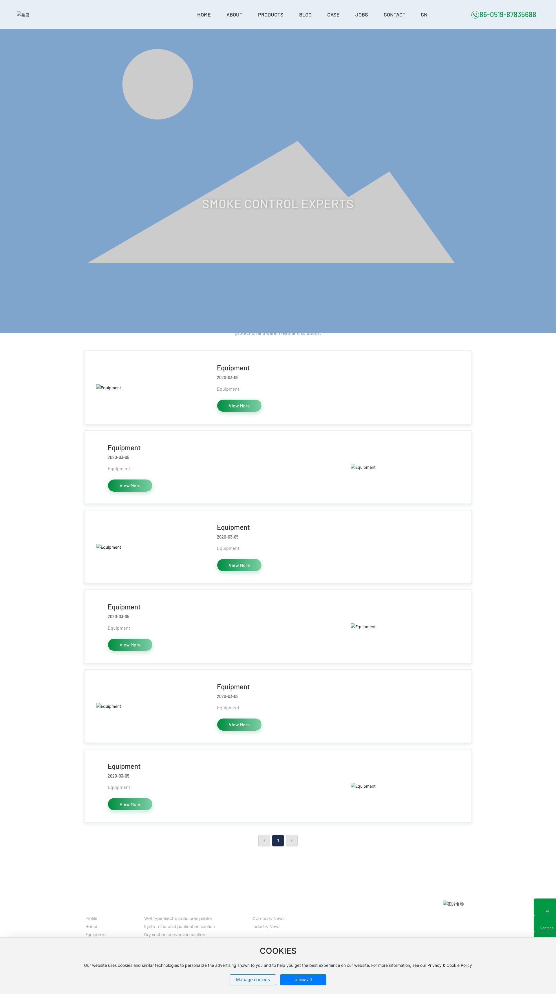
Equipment (233, 367)
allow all (303, 979)
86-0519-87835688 (508, 14)
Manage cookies (253, 979)
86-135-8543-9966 (354, 915)
